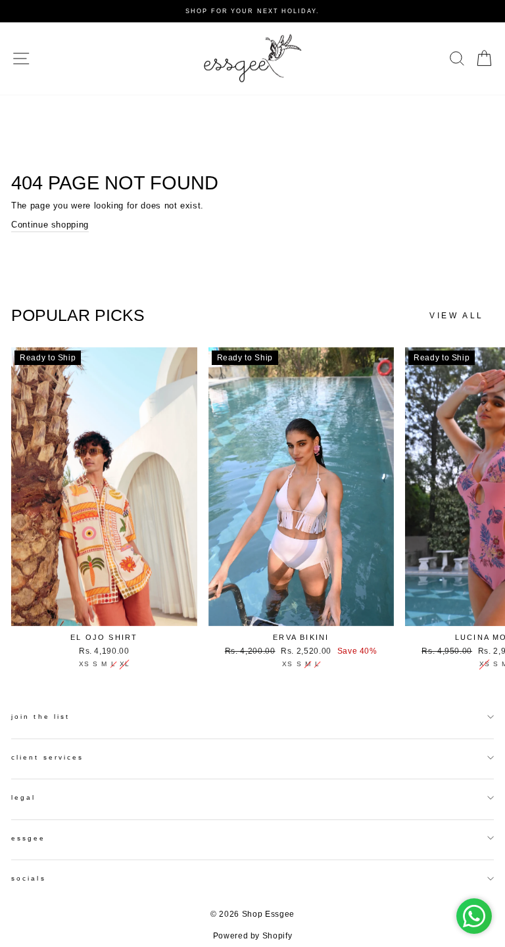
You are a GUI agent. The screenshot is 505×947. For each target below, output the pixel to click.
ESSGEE (28, 838)
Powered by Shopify (253, 935)
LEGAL (23, 797)
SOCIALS (28, 878)
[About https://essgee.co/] (252, 59)
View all (456, 315)
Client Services (47, 757)
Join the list (40, 716)
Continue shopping (50, 225)
